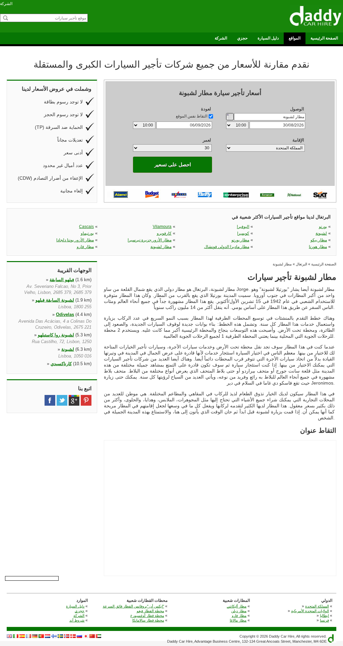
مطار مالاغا (238, 620)
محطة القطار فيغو (150, 611)
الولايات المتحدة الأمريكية (310, 611)
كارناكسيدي (61, 363)
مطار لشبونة (161, 246)
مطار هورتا (318, 246)
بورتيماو (87, 233)
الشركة (6, 3)
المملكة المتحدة (317, 606)
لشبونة (321, 233)
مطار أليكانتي (237, 606)
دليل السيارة (268, 38)
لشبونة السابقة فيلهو (55, 300)
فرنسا (324, 620)
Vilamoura (162, 226)
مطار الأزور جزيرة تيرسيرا (150, 240)
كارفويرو (164, 233)
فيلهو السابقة (62, 279)
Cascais (86, 226)
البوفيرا (243, 226)
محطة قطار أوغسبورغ (147, 616)
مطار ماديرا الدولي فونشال (226, 246)
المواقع (294, 38)
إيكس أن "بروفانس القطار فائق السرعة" (133, 606)
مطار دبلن (239, 611)
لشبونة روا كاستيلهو (56, 334)
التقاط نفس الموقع (191, 116)
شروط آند (76, 620)
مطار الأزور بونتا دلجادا (75, 240)
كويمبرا (243, 233)
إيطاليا (324, 616)
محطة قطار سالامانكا (148, 620)
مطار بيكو (319, 240)
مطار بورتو (240, 240)
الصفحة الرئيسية (324, 38)
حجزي (242, 38)
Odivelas (65, 314)
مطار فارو (85, 246)
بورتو (323, 226)
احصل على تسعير (172, 164)
